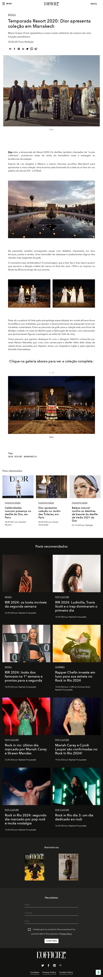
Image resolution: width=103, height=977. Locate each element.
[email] (10, 49)
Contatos (34, 972)
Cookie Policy (66, 972)
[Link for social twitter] (42, 966)
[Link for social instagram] (54, 966)
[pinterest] (19, 49)
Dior (10, 152)
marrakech (30, 456)
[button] (92, 408)
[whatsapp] (32, 49)
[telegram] (36, 49)
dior (10, 456)
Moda (12, 14)
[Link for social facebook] (48, 966)
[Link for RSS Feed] (60, 965)
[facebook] (14, 49)
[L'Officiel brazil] (51, 4)
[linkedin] (23, 49)
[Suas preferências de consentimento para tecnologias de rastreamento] (98, 972)
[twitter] (27, 49)
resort (18, 456)
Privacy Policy (66, 934)
